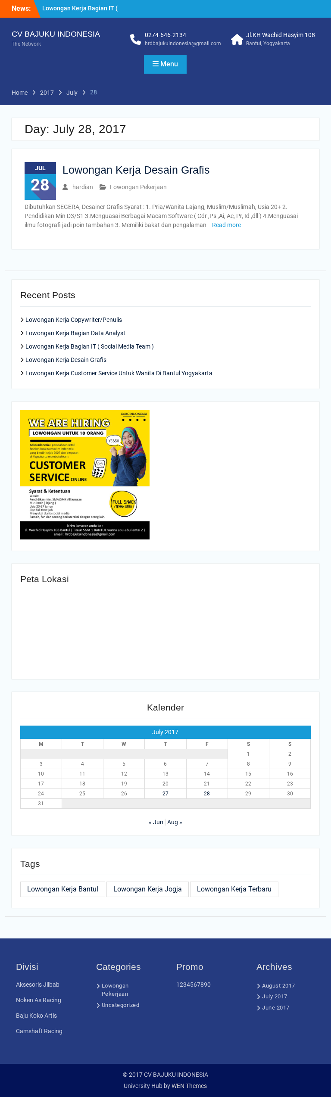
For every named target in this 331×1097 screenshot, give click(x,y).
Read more (226, 224)
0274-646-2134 (165, 34)
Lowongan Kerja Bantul (62, 889)
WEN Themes (189, 1085)
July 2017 (274, 996)
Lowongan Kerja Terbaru (234, 889)
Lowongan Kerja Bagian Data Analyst (75, 333)
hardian (82, 187)
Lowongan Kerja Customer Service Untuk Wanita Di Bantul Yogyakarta (118, 373)
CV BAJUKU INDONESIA (56, 34)
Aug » (174, 822)
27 (165, 794)
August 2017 (278, 985)
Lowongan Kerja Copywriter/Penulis (73, 319)
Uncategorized (121, 1005)
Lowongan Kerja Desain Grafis (136, 170)
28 (207, 794)
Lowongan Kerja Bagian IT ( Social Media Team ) (89, 346)
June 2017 (276, 1007)
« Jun (156, 822)
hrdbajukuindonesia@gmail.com (183, 44)
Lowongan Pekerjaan (138, 187)
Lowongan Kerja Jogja (147, 889)
